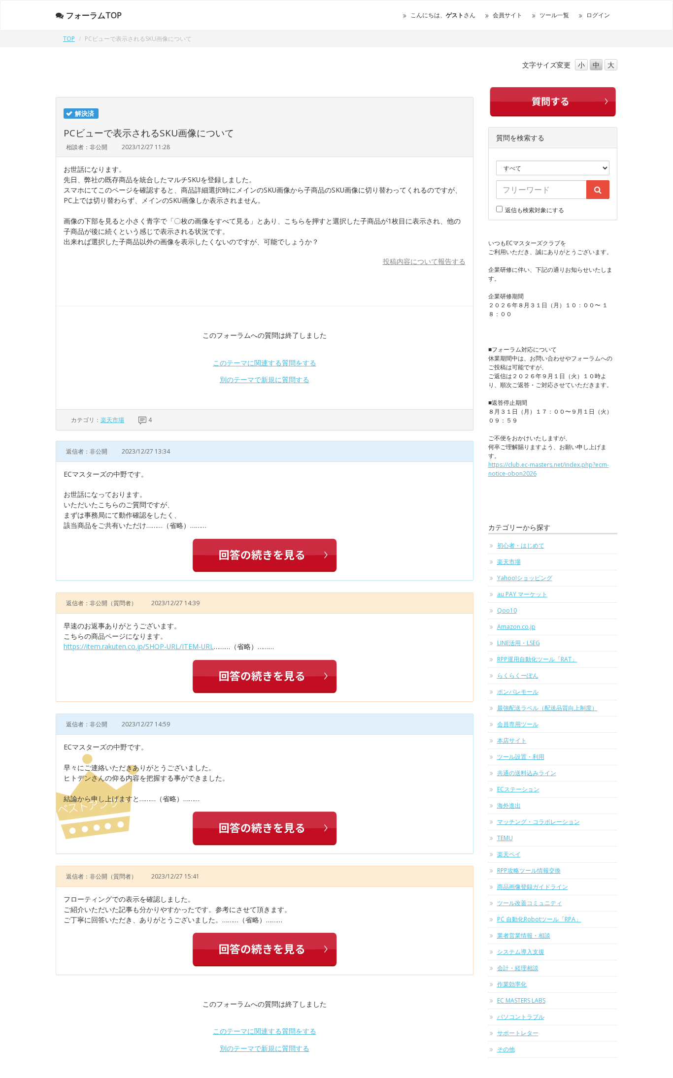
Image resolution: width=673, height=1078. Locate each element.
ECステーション (518, 789)
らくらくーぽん (517, 675)
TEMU (505, 838)
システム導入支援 (520, 951)
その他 (506, 1049)
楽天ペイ (509, 854)
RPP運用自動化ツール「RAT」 (537, 659)
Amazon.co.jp (516, 626)
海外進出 (509, 805)
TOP (69, 38)
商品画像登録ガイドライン (532, 886)
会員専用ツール (517, 724)
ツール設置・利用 (520, 756)
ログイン (598, 15)
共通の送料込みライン (526, 773)
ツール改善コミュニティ (529, 903)
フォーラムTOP (94, 15)
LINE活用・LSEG (518, 643)
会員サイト (507, 15)
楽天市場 (112, 420)
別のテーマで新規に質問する (264, 379)
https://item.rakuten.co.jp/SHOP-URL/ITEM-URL (139, 646)
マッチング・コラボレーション (538, 821)
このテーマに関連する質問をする (264, 362)
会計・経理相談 (517, 968)
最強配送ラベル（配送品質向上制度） (547, 708)
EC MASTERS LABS (521, 1000)
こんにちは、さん (442, 15)
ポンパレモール (517, 691)
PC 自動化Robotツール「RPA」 (539, 919)
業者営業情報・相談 (523, 935)
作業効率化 (512, 984)
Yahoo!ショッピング (524, 578)
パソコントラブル (520, 1017)
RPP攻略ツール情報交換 (529, 870)
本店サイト (512, 740)
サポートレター (517, 1033)
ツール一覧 (554, 15)
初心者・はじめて (520, 545)
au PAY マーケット (522, 594)
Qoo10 (507, 610)
